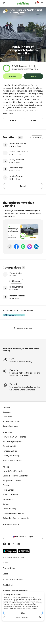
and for (25, 11)
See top (38, 137)
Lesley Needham (16, 160)
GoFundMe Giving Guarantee (22, 390)
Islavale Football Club (18, 151)
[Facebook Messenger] (29, 246)
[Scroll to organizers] (6, 10)
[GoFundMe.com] (23, 3)
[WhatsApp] (23, 246)
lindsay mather (16, 287)
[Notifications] (36, 3)
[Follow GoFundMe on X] (13, 544)
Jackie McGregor (16, 168)
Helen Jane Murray (17, 143)
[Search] (4, 3)
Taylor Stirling (15, 273)
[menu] (41, 3)
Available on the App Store (24, 551)
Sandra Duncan (16, 176)
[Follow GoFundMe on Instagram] (18, 544)
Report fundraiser (25, 328)
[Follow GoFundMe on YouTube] (9, 544)
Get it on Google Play (10, 551)
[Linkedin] (36, 246)
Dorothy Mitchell (17, 296)
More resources (10, 525)
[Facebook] (16, 246)
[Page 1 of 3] (21, 57)
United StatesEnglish (24, 537)
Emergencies (27, 310)
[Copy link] (9, 246)
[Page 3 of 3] (25, 57)
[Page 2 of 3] (23, 57)
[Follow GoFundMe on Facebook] (4, 544)
